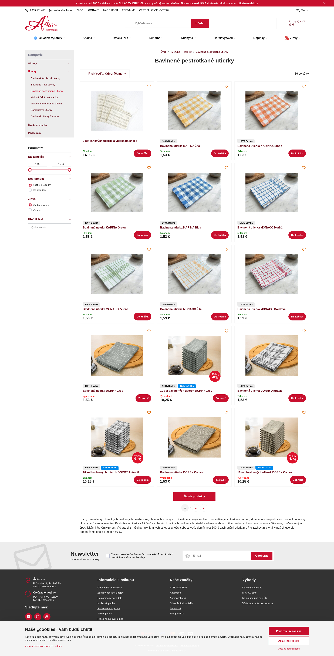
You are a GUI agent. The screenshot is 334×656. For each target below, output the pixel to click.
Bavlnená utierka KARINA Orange (259, 145)
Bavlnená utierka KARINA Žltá (180, 145)
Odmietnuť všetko (289, 640)
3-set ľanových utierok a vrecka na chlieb (110, 140)
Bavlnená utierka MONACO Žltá (181, 309)
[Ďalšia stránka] (203, 508)
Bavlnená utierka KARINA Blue (180, 227)
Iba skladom (39, 189)
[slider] (30, 170)
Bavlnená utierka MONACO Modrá (259, 227)
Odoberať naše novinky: (85, 559)
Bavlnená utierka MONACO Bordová (261, 309)
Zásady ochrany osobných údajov (43, 646)
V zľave (37, 210)
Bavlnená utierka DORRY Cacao (181, 472)
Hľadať (200, 23)
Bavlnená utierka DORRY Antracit (259, 390)
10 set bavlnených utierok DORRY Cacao (264, 472)
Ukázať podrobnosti (289, 648)
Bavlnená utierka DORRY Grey (103, 390)
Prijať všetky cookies (288, 631)
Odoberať (261, 555)
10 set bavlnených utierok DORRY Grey (186, 390)
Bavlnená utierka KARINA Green (104, 227)
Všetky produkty (42, 184)
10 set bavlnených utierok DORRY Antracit (111, 472)
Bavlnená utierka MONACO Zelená (105, 309)
